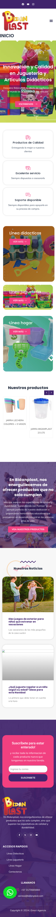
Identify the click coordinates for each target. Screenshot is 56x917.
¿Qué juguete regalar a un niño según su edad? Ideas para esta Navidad (28, 689)
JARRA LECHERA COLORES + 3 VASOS (15, 418)
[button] (51, 20)
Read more (15, 427)
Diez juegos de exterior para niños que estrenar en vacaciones (26, 621)
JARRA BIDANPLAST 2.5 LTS (41, 416)
